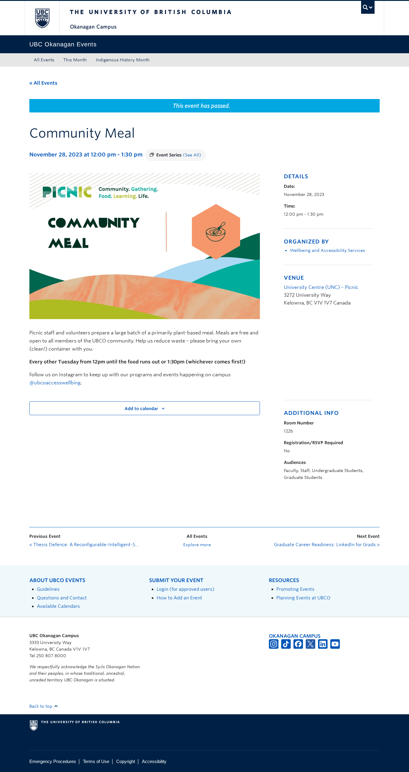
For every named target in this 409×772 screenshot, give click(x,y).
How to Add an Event (179, 597)
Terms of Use (96, 761)
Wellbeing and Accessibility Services (327, 250)
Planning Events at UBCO (303, 597)
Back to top (41, 706)
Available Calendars (58, 606)
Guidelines (48, 589)
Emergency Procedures (52, 761)
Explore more (197, 544)
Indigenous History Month (123, 59)
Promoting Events (295, 589)
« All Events (43, 83)
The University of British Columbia (42, 18)
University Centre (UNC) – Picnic (321, 287)
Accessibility (154, 761)
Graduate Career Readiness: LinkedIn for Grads (327, 544)
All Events (44, 59)
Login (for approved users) (185, 589)
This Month (75, 59)
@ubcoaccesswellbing (55, 383)
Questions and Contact (62, 597)
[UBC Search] (368, 7)
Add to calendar (141, 408)
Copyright (125, 761)
